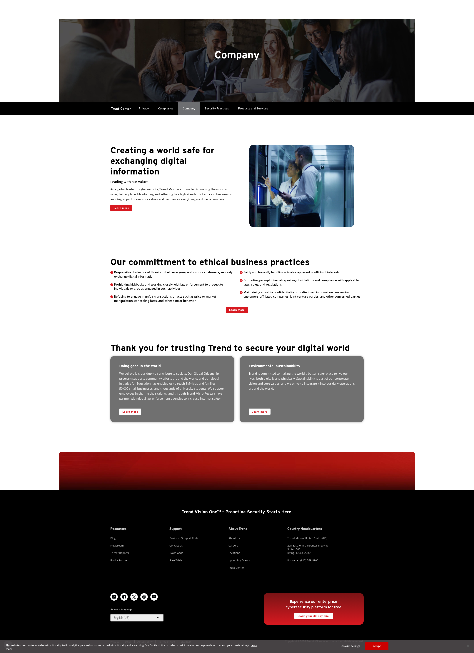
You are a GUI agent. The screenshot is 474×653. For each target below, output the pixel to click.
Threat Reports (119, 553)
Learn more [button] (237, 309)
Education (144, 384)
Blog (113, 538)
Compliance (165, 108)
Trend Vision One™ (201, 511)
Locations (234, 553)
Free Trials (175, 560)
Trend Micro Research (202, 394)
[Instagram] (144, 597)
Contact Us (176, 545)
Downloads (176, 553)
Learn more (121, 207)
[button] (137, 618)
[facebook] (124, 597)
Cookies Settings (350, 646)
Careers (233, 545)
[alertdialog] (237, 646)
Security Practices (217, 108)
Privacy (144, 108)
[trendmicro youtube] (154, 597)
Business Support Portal (184, 538)
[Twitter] (134, 597)
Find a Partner (119, 560)
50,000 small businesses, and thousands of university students (162, 389)
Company (189, 108)
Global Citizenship (206, 374)
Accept (377, 646)
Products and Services (250, 106)
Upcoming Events (239, 560)
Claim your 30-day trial (312, 615)
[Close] (468, 646)
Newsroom (117, 545)
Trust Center (121, 109)
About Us (234, 538)
